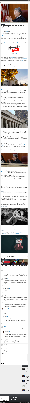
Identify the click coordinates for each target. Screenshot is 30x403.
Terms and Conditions (24, 402)
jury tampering (13, 36)
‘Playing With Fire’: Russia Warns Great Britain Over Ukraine (27, 369)
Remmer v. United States (12, 93)
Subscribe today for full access (4, 400)
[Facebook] (12, 399)
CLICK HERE (4, 233)
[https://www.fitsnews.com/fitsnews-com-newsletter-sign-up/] (14, 244)
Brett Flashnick (15, 225)
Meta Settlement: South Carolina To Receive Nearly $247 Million (27, 376)
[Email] (17, 399)
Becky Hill (17, 42)
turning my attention (24, 58)
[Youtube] (16, 399)
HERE (21, 232)
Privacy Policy (28, 402)
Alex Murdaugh (15, 35)
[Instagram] (14, 399)
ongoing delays (10, 195)
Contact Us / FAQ (21, 402)
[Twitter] (13, 399)
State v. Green (10, 131)
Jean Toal (22, 60)
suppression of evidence (14, 195)
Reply (27, 278)
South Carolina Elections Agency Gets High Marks (27, 386)
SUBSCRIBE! (16, 53)
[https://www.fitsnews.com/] (15, 397)
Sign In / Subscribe (28, 0)
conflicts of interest (23, 195)
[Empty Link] (28, 366)
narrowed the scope (23, 89)
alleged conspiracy (12, 57)
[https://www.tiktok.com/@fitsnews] (18, 399)
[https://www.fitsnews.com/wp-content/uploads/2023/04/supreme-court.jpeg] (14, 119)
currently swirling (3, 42)
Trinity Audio (7, 31)
